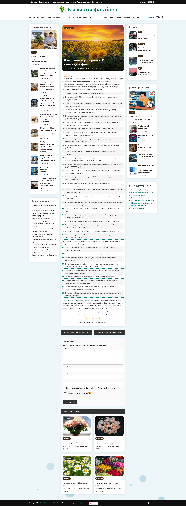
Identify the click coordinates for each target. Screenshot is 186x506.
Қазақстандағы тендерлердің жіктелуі (45, 169)
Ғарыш (28, 17)
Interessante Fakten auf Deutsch (143, 192)
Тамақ (111, 17)
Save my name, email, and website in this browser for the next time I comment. (91, 388)
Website (65, 381)
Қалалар (66, 17)
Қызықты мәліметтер (140, 206)
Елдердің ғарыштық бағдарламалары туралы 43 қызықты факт (41, 218)
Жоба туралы (33, 2)
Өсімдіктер (87, 17)
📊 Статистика (152, 503)
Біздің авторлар (44, 2)
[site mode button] (158, 17)
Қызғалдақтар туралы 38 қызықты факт (108, 484)
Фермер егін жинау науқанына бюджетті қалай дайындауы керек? (42, 59)
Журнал (136, 17)
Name (65, 367)
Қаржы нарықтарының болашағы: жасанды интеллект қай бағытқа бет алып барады (48, 183)
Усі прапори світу (139, 208)
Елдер (48, 17)
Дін (42, 17)
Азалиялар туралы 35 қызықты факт (76, 443)
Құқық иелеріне (71, 2)
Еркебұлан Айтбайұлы (81, 446)
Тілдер (118, 17)
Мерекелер (76, 17)
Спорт (96, 17)
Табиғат (104, 17)
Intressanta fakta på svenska (142, 203)
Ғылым (36, 17)
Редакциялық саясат (84, 2)
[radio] (86, 319)
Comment (67, 349)
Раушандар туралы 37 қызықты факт (109, 443)
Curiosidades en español (141, 198)
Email (65, 374)
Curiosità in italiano (139, 195)
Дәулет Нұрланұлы (80, 488)
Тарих (143, 17)
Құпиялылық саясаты (57, 2)
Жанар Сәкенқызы (113, 446)
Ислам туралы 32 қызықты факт (43, 239)
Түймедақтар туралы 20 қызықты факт (75, 484)
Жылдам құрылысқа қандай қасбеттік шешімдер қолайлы (47, 158)
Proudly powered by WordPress (50, 503)
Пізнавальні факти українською (143, 200)
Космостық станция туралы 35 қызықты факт (145, 156)
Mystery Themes (81, 503)
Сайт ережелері (97, 2)
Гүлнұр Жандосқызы (83, 68)
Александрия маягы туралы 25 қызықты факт (145, 62)
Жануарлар (57, 17)
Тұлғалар (127, 17)
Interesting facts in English (141, 190)
